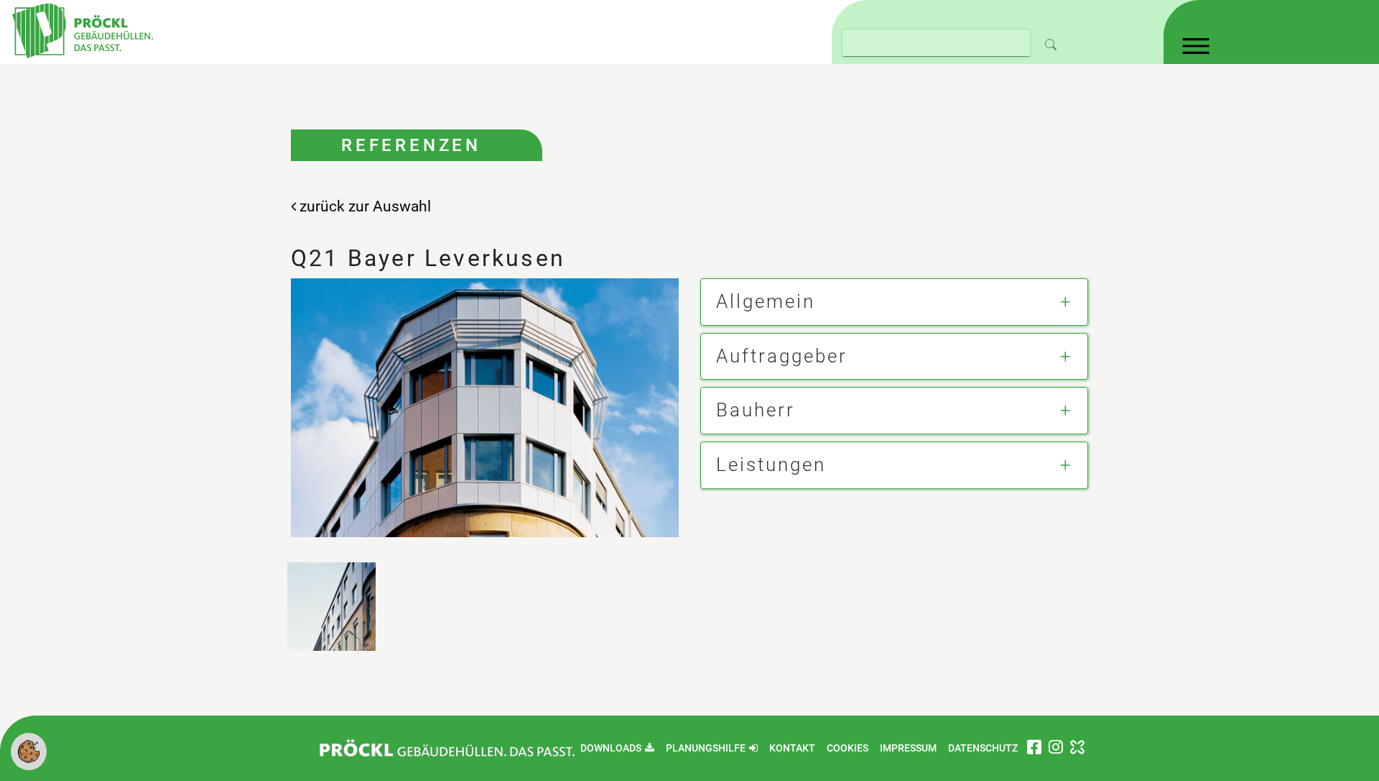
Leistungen (771, 464)
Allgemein (765, 301)
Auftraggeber (782, 356)
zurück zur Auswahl (363, 206)
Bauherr (755, 410)
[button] (29, 750)
